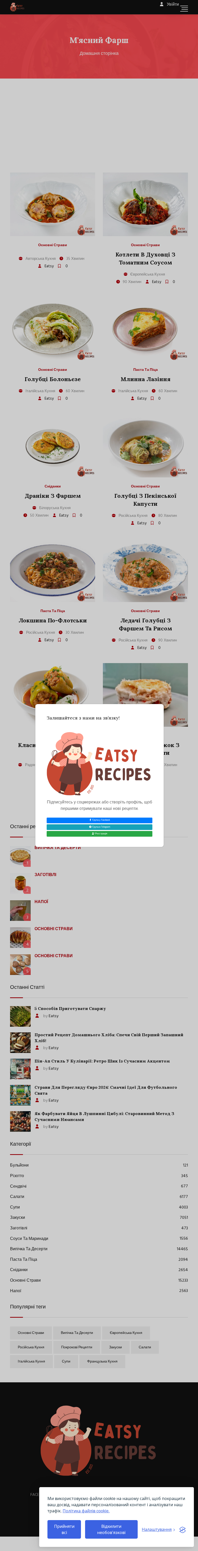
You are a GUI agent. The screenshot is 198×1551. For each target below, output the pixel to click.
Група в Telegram (101, 827)
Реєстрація (101, 834)
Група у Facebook (101, 820)
